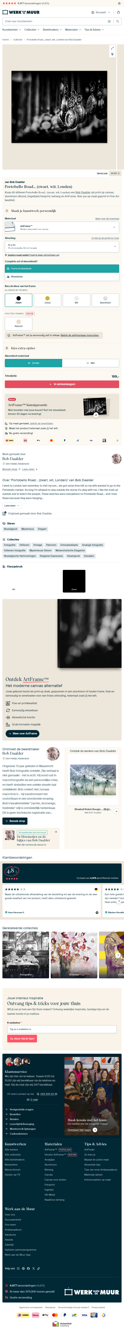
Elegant (42, 529)
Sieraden (89, 556)
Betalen (14, 1119)
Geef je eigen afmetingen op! (33, 255)
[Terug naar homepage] (21, 11)
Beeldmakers (51, 29)
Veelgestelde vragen (21, 1109)
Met (93, 363)
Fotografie (10, 545)
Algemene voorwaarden (31, 1307)
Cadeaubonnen (19, 1133)
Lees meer (28, 469)
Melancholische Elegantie (70, 550)
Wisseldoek (17, 276)
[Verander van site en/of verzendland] (119, 3)
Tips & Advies (92, 29)
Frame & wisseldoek (21, 268)
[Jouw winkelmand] (118, 12)
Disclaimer (50, 1307)
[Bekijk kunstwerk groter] (112, 48)
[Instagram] (18, 1269)
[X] (33, 1269)
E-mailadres (14, 1022)
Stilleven (24, 545)
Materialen (71, 29)
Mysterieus (27, 529)
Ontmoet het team (79, 1130)
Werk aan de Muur (20, 1209)
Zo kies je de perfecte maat (105, 238)
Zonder (35, 363)
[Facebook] (28, 1269)
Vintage (37, 545)
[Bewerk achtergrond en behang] (112, 54)
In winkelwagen (64, 384)
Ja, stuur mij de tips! (22, 1038)
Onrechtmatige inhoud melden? (73, 1307)
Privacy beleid (98, 1307)
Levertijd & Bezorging (22, 1124)
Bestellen (15, 1114)
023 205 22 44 (49, 1094)
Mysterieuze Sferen (41, 550)
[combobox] (54, 21)
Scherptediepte (69, 545)
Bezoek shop (10, 469)
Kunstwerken (10, 29)
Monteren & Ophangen (23, 1129)
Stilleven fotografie (15, 550)
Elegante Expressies (51, 556)
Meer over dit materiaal (107, 218)
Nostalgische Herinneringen (20, 556)
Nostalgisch (10, 529)
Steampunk (73, 556)
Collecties (30, 29)
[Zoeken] (117, 21)
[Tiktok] (38, 1269)
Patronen (51, 545)
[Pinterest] (23, 1269)
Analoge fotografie (92, 545)
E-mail (34, 1099)
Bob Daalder (17, 182)
